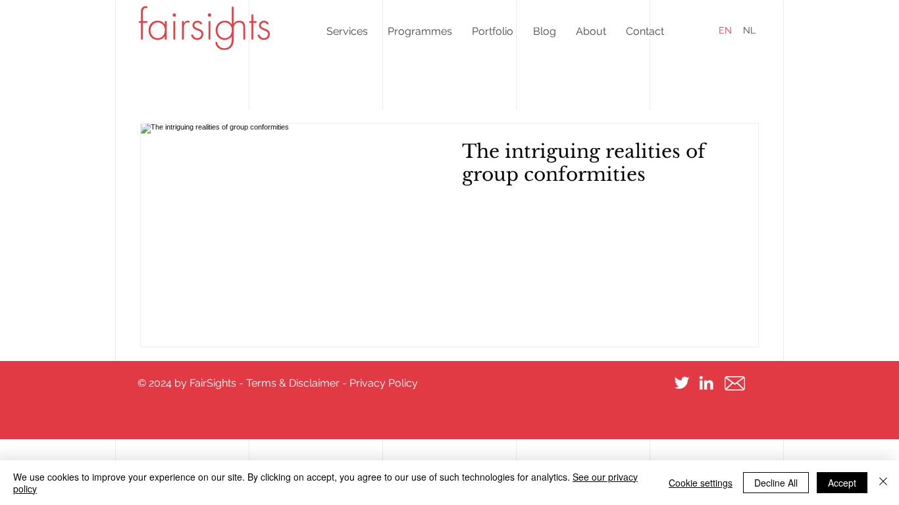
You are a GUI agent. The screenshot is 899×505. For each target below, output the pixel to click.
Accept (842, 482)
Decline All (776, 482)
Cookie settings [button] (700, 482)
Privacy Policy (383, 383)
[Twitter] (682, 383)
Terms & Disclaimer (293, 383)
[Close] (883, 482)
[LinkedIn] (706, 383)
